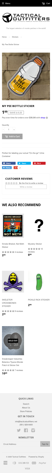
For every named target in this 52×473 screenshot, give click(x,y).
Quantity (5, 125)
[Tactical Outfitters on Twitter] (19, 431)
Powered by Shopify (36, 456)
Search (26, 403)
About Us (26, 407)
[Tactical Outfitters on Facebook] (26, 431)
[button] (8, 252)
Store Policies (26, 411)
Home (4, 37)
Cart (48, 3)
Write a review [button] (26, 186)
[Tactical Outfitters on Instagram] (33, 431)
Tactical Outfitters (19, 456)
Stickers (15, 37)
